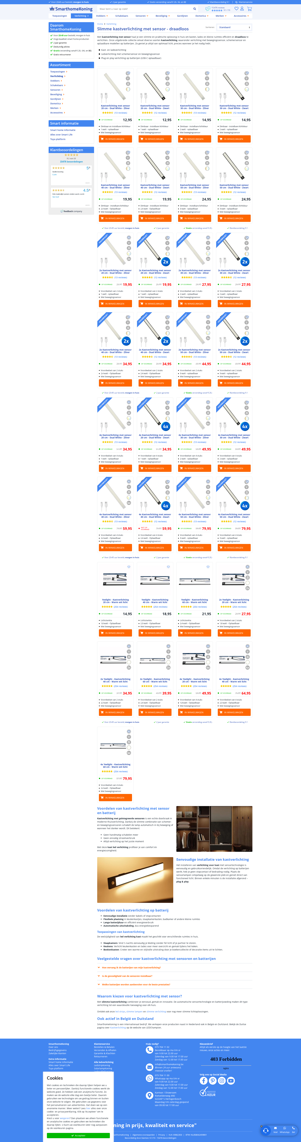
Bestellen (99, 1047)
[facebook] (204, 1081)
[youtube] (231, 1081)
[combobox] (144, 8)
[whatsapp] (149, 1078)
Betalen (111, 1047)
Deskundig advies (61, 46)
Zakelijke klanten (57, 1053)
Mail (275, 1132)
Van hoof (55, 197)
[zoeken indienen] (194, 8)
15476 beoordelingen (71, 161)
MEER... (88, 183)
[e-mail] (149, 1067)
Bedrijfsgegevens (58, 1050)
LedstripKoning (102, 1065)
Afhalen (112, 1050)
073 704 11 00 (162, 1075)
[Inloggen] (242, 8)
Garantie (98, 1053)
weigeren (65, 1118)
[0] (249, 9)
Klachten (110, 1053)
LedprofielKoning (103, 1071)
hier (88, 1108)
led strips (120, 1011)
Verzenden (99, 1050)
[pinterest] (213, 1081)
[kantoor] (149, 1095)
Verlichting (111, 23)
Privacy (161, 1134)
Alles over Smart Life (61, 134)
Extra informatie (57, 1058)
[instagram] (222, 1081)
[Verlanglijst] (236, 8)
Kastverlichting (118, 1027)
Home (100, 23)
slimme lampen (134, 1011)
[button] (129, 73)
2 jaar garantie (60, 42)
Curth (54, 175)
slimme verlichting (156, 1011)
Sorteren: (210, 27)
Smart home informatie (62, 130)
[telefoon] (149, 1050)
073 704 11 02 (162, 1047)
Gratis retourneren (62, 54)
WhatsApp (285, 1132)
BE (90, 50)
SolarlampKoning (103, 1068)
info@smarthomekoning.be (169, 1064)
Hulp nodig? (152, 1043)
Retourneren (100, 1056)
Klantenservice (245, 2)
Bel (293, 1132)
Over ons (53, 1047)
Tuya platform (57, 139)
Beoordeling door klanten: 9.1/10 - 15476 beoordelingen (150, 1138)
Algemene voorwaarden (143, 1134)
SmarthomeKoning (59, 1043)
